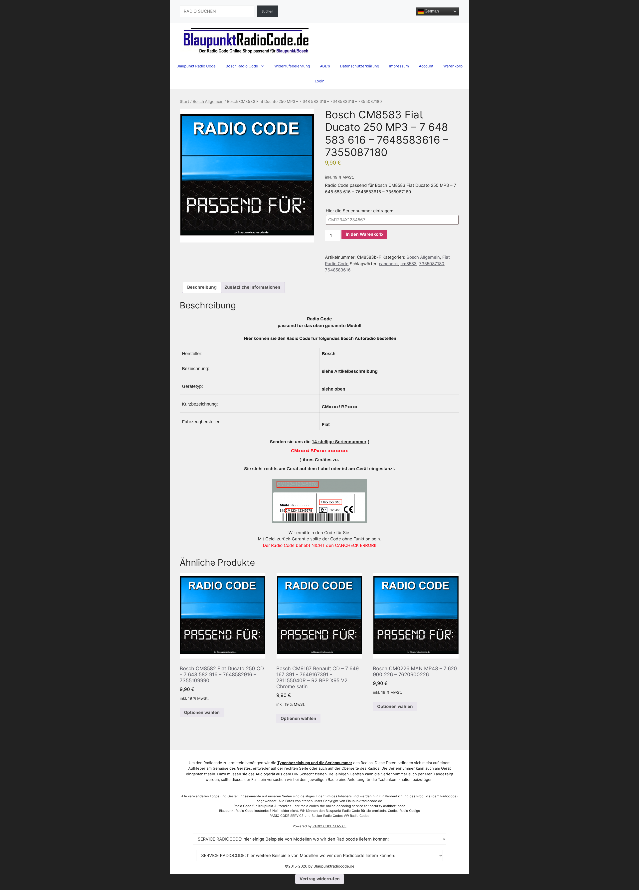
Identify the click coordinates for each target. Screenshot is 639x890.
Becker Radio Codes (327, 816)
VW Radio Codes (356, 816)
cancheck (388, 263)
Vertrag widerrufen (320, 878)
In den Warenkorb (364, 234)
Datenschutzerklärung (359, 66)
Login (319, 81)
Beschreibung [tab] (202, 287)
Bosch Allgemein (208, 101)
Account (426, 66)
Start (184, 101)
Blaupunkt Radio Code (196, 66)
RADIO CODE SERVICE (287, 816)
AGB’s (325, 66)
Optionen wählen (202, 712)
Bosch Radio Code (242, 66)
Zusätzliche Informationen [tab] (252, 287)
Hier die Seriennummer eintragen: (361, 210)
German (431, 11)
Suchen (267, 11)
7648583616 (338, 269)
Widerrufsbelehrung (292, 66)
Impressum (399, 66)
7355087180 (431, 263)
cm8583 (408, 263)
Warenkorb (453, 66)
